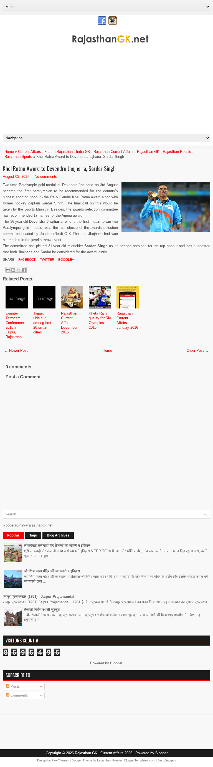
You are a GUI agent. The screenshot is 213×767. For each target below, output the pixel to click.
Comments (18, 695)
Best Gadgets (167, 760)
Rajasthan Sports (18, 157)
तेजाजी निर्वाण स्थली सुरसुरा (42, 609)
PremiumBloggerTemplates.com (133, 760)
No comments (46, 176)
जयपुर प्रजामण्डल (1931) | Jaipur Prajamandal (38, 596)
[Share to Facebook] (24, 270)
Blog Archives (58, 535)
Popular (13, 535)
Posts (14, 686)
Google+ (65, 260)
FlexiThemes (60, 760)
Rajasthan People (177, 152)
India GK (83, 152)
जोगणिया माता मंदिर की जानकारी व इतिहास (52, 571)
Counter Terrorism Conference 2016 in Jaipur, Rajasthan (15, 325)
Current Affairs (29, 152)
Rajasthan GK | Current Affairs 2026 (103, 753)
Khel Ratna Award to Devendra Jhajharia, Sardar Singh (59, 168)
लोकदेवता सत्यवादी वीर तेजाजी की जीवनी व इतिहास (57, 545)
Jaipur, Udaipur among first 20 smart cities (42, 322)
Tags (33, 535)
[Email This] (8, 270)
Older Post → (198, 350)
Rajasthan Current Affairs (113, 152)
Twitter (46, 260)
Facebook (26, 260)
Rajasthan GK (148, 152)
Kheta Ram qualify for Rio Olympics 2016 (100, 320)
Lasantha (103, 760)
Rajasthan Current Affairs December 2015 (69, 322)
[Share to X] (18, 270)
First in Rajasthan (58, 152)
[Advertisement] (106, 92)
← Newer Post (16, 350)
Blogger (116, 663)
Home (9, 152)
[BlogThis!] (13, 270)
